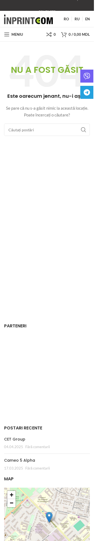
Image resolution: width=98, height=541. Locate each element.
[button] (49, 517)
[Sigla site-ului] (28, 18)
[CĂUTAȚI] (83, 129)
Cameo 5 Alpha (19, 460)
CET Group (14, 439)
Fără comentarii (37, 447)
